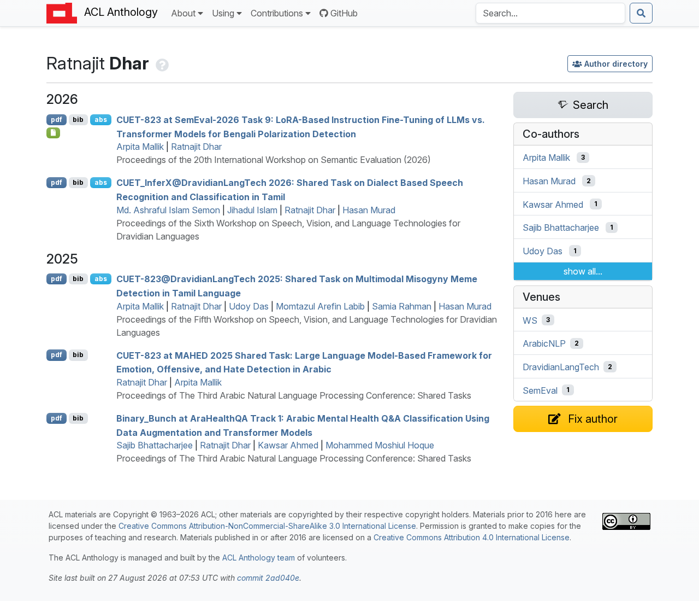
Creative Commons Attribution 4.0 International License (472, 537)
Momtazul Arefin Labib (320, 306)
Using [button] (223, 13)
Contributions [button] (277, 13)
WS (530, 319)
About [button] (183, 13)
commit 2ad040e (268, 577)
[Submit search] (641, 13)
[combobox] (550, 13)
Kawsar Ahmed (288, 445)
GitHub (344, 13)
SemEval (540, 389)
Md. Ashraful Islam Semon (168, 210)
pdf (56, 119)
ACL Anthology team (258, 557)
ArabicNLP (544, 343)
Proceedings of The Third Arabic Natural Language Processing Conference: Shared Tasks (293, 395)
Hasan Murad (368, 210)
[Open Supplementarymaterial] (53, 132)
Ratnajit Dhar (196, 146)
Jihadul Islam (252, 210)
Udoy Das (249, 306)
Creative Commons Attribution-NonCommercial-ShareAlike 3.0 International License (267, 525)
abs (100, 119)
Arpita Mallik (140, 146)
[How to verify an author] (161, 63)
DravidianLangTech (561, 366)
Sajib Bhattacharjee (154, 445)
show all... (583, 271)
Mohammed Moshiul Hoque (379, 445)
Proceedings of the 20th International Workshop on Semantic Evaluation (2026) (273, 159)
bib (78, 119)
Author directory (616, 63)
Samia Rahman (401, 306)
